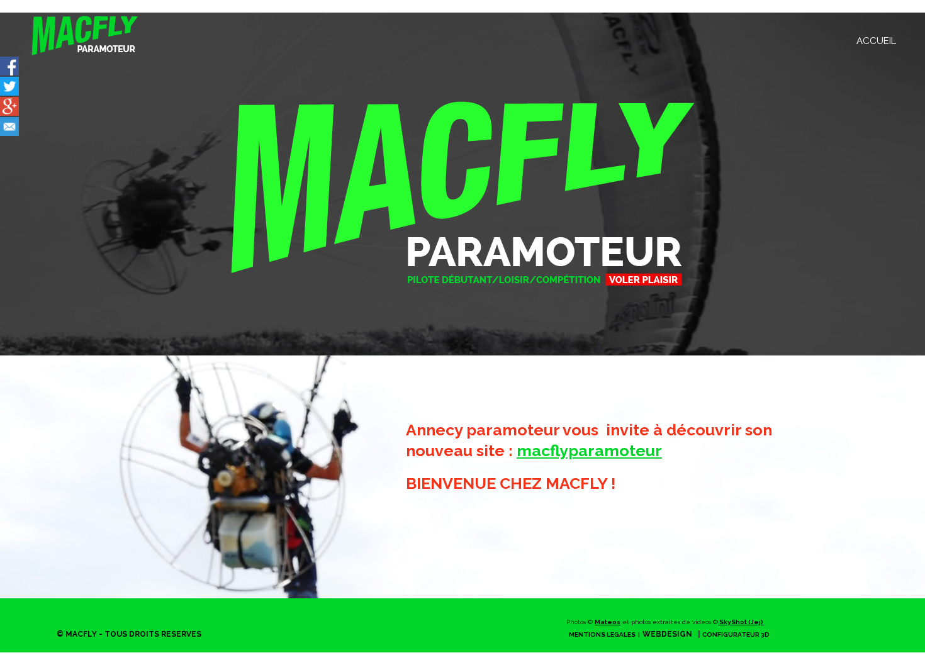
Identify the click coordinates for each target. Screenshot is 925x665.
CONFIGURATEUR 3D (736, 634)
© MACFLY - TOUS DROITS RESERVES (129, 634)
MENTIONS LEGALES (602, 634)
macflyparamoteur (589, 450)
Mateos (607, 621)
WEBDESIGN (667, 634)
